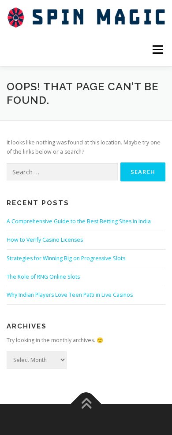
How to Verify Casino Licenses (45, 239)
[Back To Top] (86, 404)
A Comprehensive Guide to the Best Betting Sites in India (79, 221)
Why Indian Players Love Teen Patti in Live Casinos (70, 295)
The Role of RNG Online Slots (43, 276)
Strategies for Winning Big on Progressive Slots (66, 258)
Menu (157, 49)
